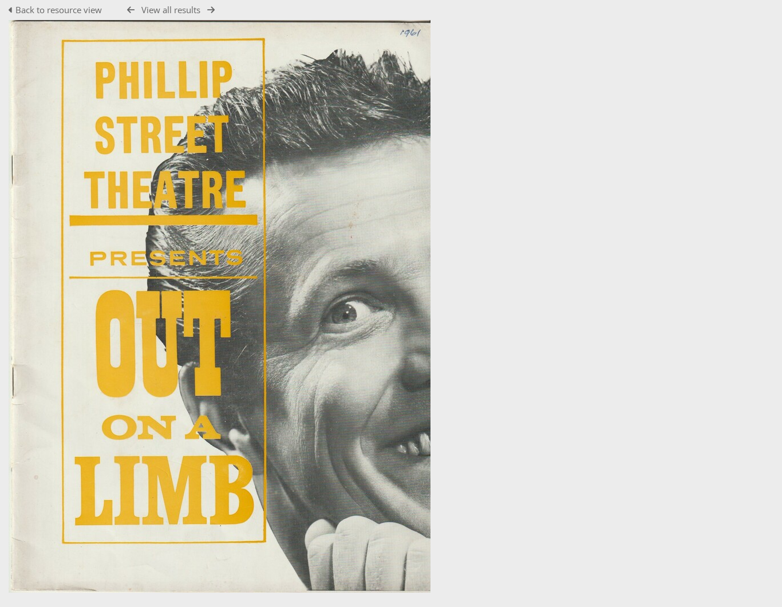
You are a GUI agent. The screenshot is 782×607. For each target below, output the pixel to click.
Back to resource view (58, 9)
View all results (170, 9)
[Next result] (211, 10)
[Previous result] (131, 10)
